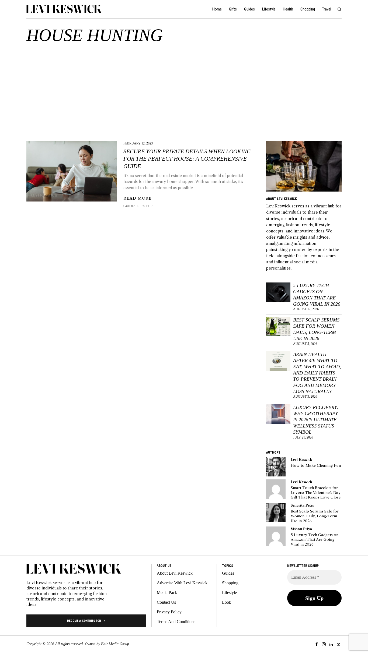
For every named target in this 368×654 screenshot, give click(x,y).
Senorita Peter (302, 505)
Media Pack (167, 592)
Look (226, 602)
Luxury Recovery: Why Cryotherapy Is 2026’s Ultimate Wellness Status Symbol (315, 419)
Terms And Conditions (176, 621)
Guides (129, 206)
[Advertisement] (184, 92)
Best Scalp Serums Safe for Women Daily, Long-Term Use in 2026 (316, 329)
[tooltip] (276, 466)
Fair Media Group (115, 644)
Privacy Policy (169, 612)
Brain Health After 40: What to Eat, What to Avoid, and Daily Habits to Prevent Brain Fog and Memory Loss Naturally (317, 373)
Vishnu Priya (301, 529)
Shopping (230, 583)
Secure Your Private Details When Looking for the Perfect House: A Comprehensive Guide (187, 158)
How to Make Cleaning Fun (316, 465)
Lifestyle (145, 206)
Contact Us (166, 602)
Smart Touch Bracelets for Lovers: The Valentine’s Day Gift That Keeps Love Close (316, 493)
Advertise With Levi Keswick (182, 583)
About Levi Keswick (175, 573)
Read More (137, 198)
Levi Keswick (301, 459)
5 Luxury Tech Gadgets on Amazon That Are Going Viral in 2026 (316, 295)
